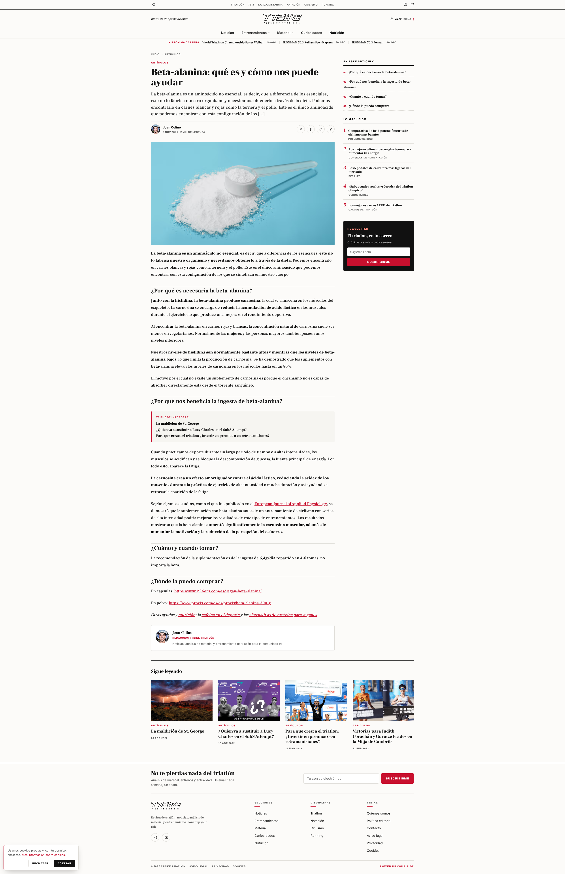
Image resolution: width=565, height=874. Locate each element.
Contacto (374, 828)
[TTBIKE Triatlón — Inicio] (282, 19)
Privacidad (375, 843)
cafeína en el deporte (221, 614)
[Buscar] (154, 4)
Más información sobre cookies (43, 855)
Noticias (227, 33)
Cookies (373, 850)
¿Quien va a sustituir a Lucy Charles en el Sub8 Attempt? (201, 430)
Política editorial (379, 821)
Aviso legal (375, 835)
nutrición (186, 614)
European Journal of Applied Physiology (290, 503)
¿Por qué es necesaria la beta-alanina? (377, 72)
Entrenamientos (254, 33)
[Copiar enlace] (331, 129)
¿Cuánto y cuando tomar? (367, 97)
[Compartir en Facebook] (311, 129)
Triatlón (237, 4)
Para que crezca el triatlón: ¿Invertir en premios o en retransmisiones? (212, 435)
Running (328, 4)
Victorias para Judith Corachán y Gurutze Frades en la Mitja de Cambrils (382, 736)
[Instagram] (405, 4)
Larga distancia (270, 4)
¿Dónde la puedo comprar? (368, 106)
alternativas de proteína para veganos (283, 614)
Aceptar (64, 863)
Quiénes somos (379, 813)
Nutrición (337, 33)
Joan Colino (172, 127)
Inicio (155, 54)
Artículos (172, 54)
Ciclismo (311, 4)
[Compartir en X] (301, 129)
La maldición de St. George (177, 423)
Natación (293, 4)
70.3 (251, 4)
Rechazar (40, 863)
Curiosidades (311, 33)
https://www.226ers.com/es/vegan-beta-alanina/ (218, 591)
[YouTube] (412, 4)
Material (283, 33)
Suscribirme (378, 262)
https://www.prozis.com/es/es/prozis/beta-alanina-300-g (220, 603)
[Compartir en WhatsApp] (321, 129)
